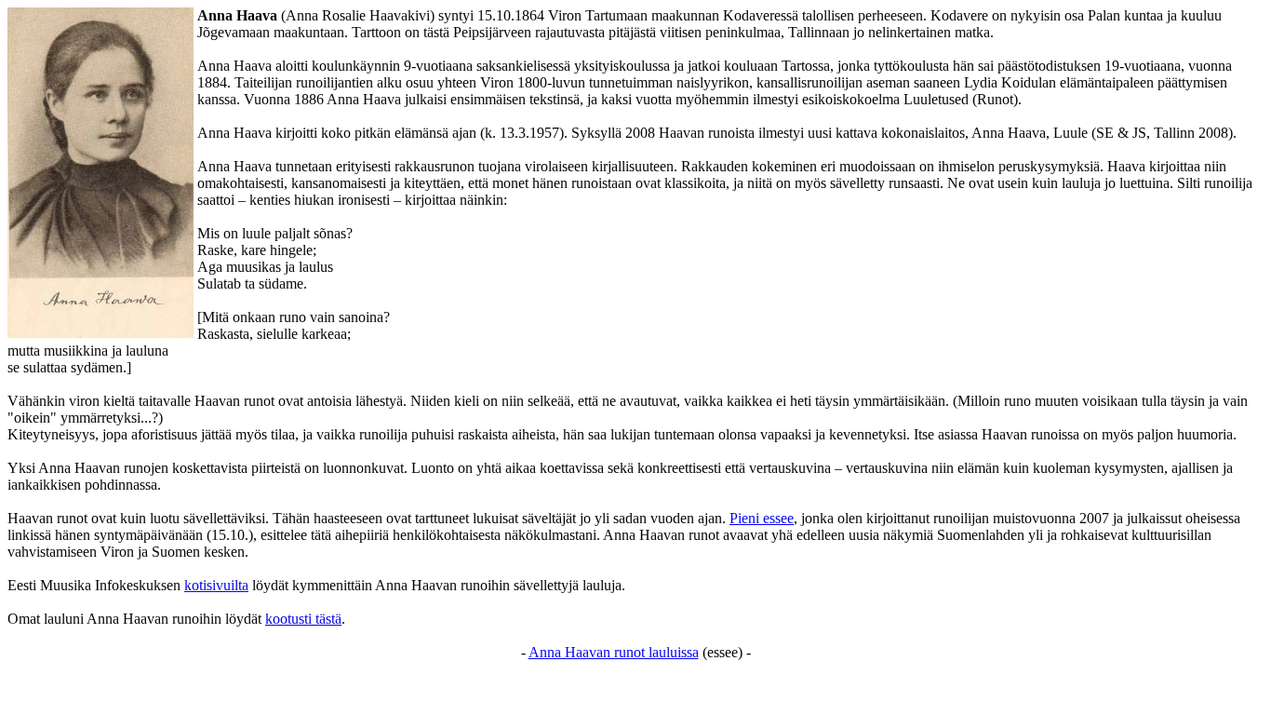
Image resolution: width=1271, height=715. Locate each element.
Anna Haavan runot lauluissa (613, 652)
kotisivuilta (216, 585)
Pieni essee (761, 518)
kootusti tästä (303, 619)
